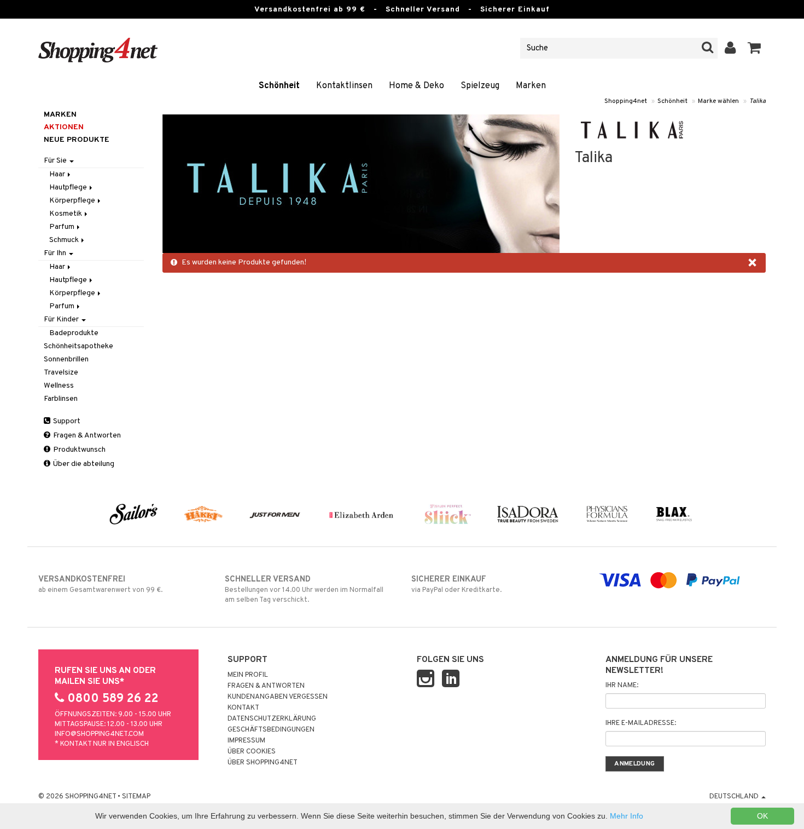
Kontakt (243, 708)
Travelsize (61, 372)
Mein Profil (248, 675)
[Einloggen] (730, 48)
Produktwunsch (78, 449)
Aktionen (64, 127)
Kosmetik (66, 213)
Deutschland (734, 796)
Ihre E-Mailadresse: (640, 723)
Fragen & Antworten (86, 435)
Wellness (59, 385)
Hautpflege (69, 187)
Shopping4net (625, 101)
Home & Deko (416, 85)
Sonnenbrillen (66, 359)
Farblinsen (61, 399)
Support (65, 421)
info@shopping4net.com (99, 734)
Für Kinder (62, 319)
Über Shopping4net (263, 762)
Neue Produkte (76, 140)
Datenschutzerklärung (272, 719)
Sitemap (136, 796)
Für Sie (56, 160)
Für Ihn (56, 253)
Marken (531, 85)
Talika (757, 101)
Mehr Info (626, 815)
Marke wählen (718, 101)
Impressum (246, 740)
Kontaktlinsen (344, 85)
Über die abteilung (82, 464)
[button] (754, 48)
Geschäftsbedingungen (271, 730)
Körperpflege (73, 200)
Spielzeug (480, 85)
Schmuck (64, 240)
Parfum (62, 227)
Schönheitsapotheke (78, 346)
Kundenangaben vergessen (278, 697)
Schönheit (279, 85)
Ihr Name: (621, 685)
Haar (58, 174)
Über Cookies (252, 751)
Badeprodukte (73, 333)
